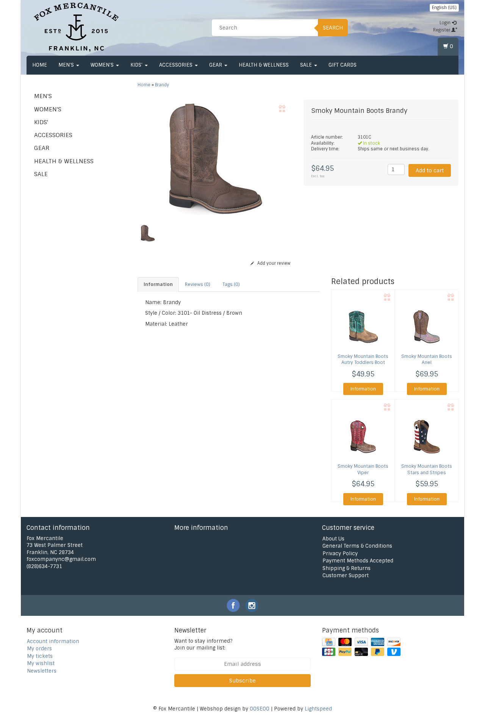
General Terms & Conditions (357, 546)
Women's (103, 65)
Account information (53, 641)
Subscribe (242, 680)
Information (363, 389)
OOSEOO (259, 709)
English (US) (444, 7)
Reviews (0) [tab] (197, 284)
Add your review (273, 263)
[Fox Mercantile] (76, 26)
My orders (39, 648)
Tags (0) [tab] (231, 284)
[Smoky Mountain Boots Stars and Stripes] (426, 437)
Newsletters (41, 671)
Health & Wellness (264, 65)
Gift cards (343, 65)
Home (39, 65)
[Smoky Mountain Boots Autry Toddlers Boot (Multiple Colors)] (363, 327)
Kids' (137, 65)
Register (442, 30)
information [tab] (158, 284)
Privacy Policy (340, 553)
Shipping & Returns (346, 568)
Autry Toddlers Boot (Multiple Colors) (363, 362)
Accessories (176, 65)
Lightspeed (318, 709)
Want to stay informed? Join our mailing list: (203, 644)
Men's (66, 65)
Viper (363, 469)
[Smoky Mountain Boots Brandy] (215, 158)
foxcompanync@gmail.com (61, 559)
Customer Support (345, 575)
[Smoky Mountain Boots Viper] (363, 437)
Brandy (162, 84)
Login (446, 22)
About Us (333, 539)
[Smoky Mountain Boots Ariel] (426, 327)
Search (333, 27)
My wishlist (41, 663)
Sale (306, 65)
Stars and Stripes (426, 469)
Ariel (426, 359)
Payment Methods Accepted (357, 560)
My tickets (40, 656)
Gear (216, 65)
